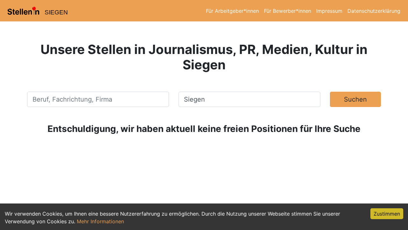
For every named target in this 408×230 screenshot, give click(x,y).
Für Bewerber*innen (287, 11)
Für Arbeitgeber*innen (232, 11)
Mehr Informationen (100, 221)
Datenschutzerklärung (373, 11)
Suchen (355, 99)
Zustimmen (387, 214)
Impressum (329, 11)
